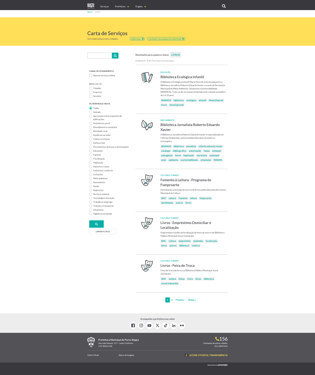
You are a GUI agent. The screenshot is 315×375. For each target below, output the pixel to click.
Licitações (98, 174)
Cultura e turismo (101, 139)
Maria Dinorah (216, 100)
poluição (216, 151)
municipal (214, 155)
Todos (96, 108)
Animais (97, 112)
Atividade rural (100, 131)
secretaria (202, 155)
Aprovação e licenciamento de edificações (107, 118)
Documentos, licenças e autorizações (111, 146)
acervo (179, 202)
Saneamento (99, 182)
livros (164, 105)
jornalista (191, 146)
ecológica (191, 100)
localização (211, 241)
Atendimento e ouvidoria (105, 127)
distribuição (167, 202)
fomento (183, 198)
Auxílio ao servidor (102, 135)
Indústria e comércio (103, 170)
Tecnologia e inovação (103, 198)
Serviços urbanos (101, 194)
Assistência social (101, 123)
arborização (195, 151)
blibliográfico (179, 151)
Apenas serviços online (104, 75)
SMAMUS (166, 100)
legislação (189, 155)
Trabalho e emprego (102, 202)
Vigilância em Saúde (102, 213)
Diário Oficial (93, 355)
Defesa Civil (99, 143)
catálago (165, 151)
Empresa (97, 92)
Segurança (98, 190)
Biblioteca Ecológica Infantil (182, 77)
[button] (224, 6)
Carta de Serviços (107, 33)
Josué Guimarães (169, 283)
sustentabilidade (189, 160)
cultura (172, 198)
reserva (196, 245)
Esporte (97, 154)
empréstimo (185, 241)
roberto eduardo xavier (210, 146)
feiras (182, 279)
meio (163, 160)
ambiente (173, 160)
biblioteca (179, 100)
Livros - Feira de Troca (177, 265)
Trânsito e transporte (103, 205)
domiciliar (198, 241)
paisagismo (167, 155)
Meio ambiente (100, 178)
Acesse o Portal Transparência (208, 355)
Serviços (104, 6)
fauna (207, 151)
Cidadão (97, 88)
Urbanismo (98, 209)
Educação (98, 150)
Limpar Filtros (103, 232)
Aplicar (115, 56)
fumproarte (205, 198)
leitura (193, 198)
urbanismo (206, 160)
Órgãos (139, 6)
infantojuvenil (177, 105)
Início (90, 12)
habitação (98, 162)
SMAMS (218, 160)
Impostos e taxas (101, 166)
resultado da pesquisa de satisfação (165, 39)
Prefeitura (120, 6)
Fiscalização (99, 158)
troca (190, 279)
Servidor (97, 96)
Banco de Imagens (126, 355)
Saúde (96, 186)
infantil (202, 100)
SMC (163, 198)
